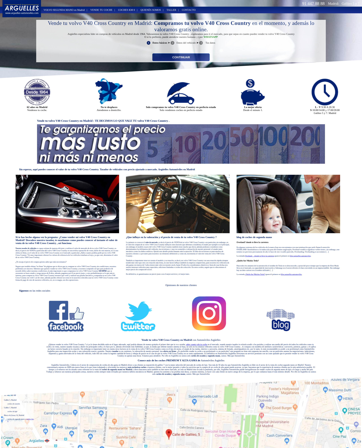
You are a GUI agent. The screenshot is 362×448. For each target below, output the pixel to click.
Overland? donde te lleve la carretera (252, 242)
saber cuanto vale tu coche (196, 344)
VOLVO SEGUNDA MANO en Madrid (64, 9)
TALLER (171, 9)
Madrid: (333, 3)
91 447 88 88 (313, 3)
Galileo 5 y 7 (350, 3)
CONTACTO (189, 9)
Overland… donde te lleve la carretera (259, 256)
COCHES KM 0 (126, 9)
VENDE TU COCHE (101, 9)
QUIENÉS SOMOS (151, 9)
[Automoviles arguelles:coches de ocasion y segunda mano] (21, 16)
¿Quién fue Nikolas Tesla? (248, 261)
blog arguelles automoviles (300, 256)
